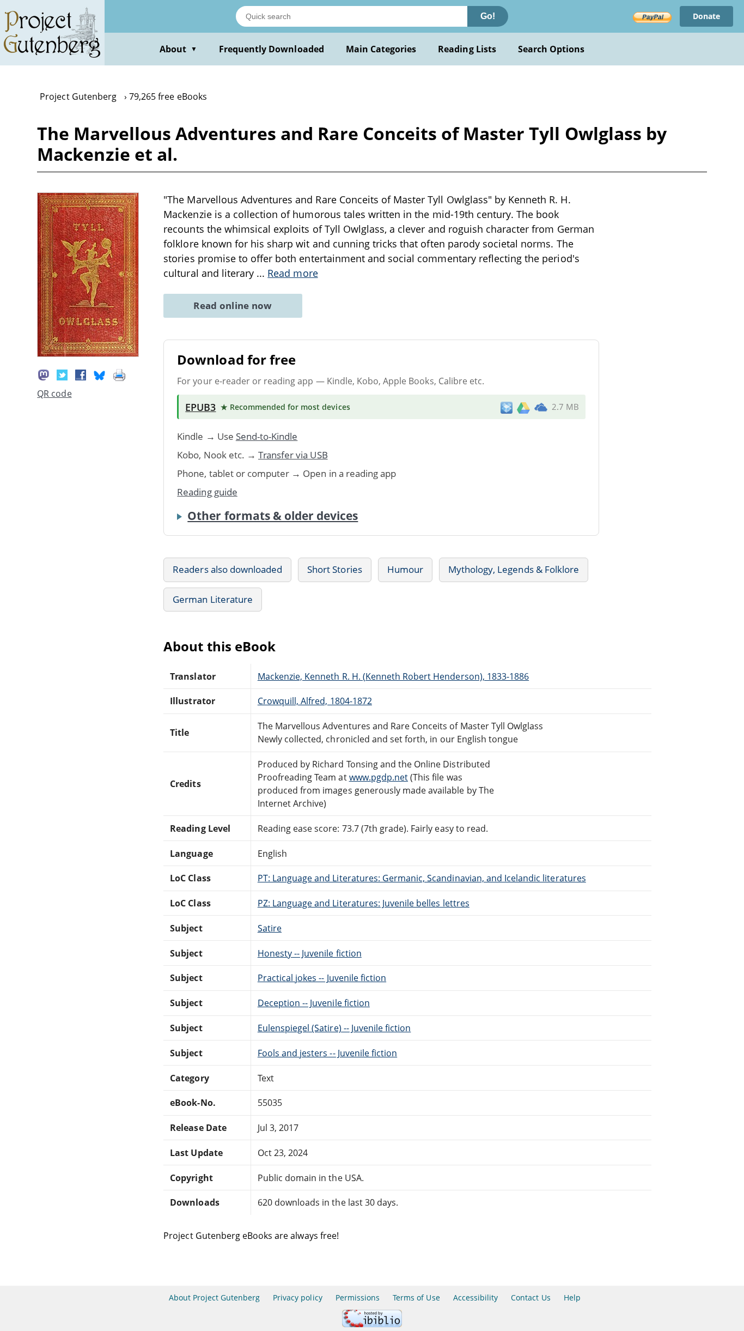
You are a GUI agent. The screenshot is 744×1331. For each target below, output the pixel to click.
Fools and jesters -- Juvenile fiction (327, 1053)
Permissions (358, 1297)
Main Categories (381, 49)
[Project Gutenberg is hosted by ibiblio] (372, 1324)
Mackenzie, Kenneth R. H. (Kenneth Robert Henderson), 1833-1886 (393, 676)
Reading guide (207, 492)
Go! (487, 16)
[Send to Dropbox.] (507, 407)
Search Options (551, 49)
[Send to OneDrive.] (540, 407)
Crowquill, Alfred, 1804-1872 (315, 701)
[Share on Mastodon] (43, 374)
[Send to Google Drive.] (523, 407)
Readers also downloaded (227, 569)
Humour (405, 569)
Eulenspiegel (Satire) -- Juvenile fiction (334, 1028)
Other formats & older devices (272, 515)
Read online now (232, 305)
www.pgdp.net (378, 777)
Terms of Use (416, 1297)
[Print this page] (119, 374)
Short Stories (334, 569)
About (178, 49)
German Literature (213, 599)
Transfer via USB (293, 455)
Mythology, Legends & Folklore (513, 569)
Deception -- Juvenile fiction (314, 1003)
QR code (54, 394)
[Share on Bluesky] (100, 374)
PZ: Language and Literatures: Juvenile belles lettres (363, 903)
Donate (706, 16)
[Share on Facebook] (80, 374)
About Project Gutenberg (214, 1297)
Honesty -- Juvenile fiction (310, 953)
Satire (270, 928)
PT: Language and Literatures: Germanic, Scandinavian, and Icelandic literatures (422, 878)
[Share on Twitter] (62, 374)
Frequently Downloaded (271, 49)
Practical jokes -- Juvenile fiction (322, 978)
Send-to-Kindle (267, 436)
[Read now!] (88, 354)
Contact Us (530, 1297)
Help (572, 1297)
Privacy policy (297, 1297)
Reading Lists (467, 49)
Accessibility (475, 1297)
